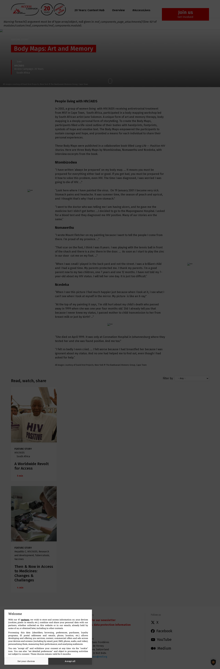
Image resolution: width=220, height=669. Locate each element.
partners (25, 619)
